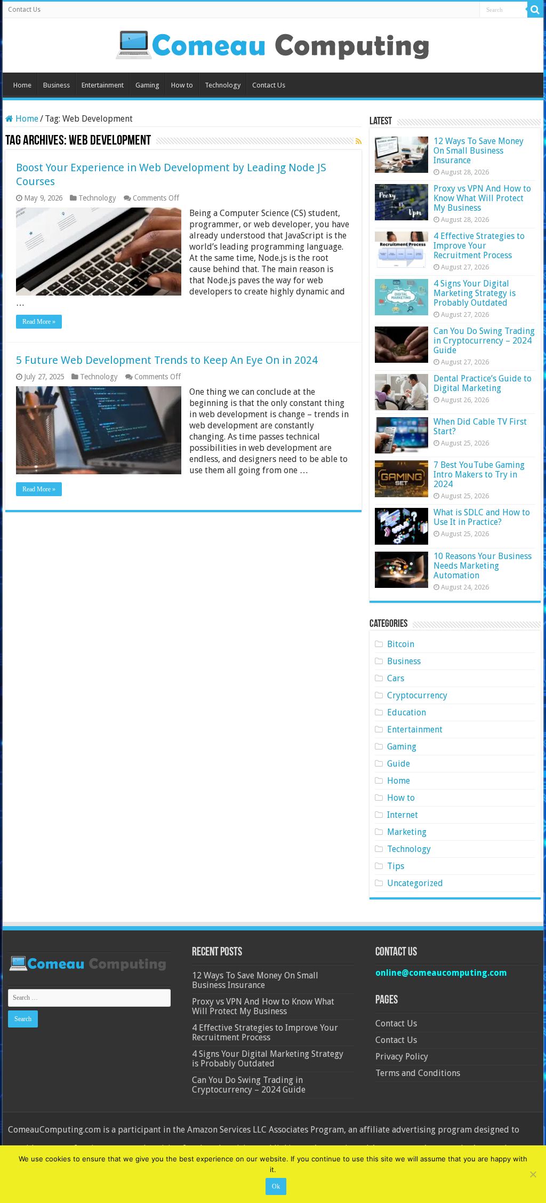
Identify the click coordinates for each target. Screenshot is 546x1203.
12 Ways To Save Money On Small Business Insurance (478, 150)
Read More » (38, 321)
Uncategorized (415, 883)
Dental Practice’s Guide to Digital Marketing (482, 383)
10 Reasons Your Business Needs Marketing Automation (482, 565)
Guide (398, 764)
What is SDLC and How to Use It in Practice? (481, 517)
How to (182, 85)
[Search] (535, 10)
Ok (276, 1186)
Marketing (407, 832)
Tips (395, 866)
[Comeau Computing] (273, 43)
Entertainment (103, 85)
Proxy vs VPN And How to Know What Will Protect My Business (482, 198)
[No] (532, 1174)
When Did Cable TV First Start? (480, 426)
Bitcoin (400, 644)
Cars (395, 678)
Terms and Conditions (417, 1073)
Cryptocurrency (417, 695)
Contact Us (24, 9)
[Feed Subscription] (359, 141)
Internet (402, 815)
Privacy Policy (401, 1056)
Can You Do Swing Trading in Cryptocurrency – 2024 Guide (484, 340)
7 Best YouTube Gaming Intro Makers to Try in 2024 (479, 474)
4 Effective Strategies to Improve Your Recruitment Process (479, 245)
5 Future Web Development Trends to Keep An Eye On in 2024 (167, 360)
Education (406, 712)
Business (56, 85)
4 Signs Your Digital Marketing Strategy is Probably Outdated (474, 293)
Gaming (147, 85)
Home (22, 85)
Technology (222, 85)
